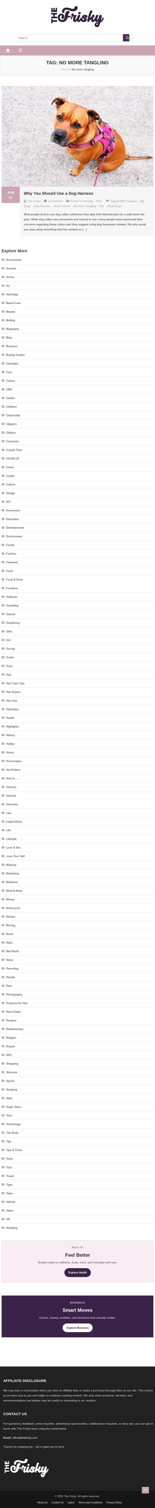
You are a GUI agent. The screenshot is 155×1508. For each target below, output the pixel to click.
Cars (9, 372)
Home (10, 752)
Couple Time (14, 449)
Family (10, 545)
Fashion (11, 553)
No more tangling (85, 206)
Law (8, 813)
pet (101, 206)
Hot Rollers (13, 769)
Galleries (11, 596)
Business (12, 346)
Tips (8, 1141)
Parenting (12, 968)
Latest (71, 1502)
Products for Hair (17, 1003)
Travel (10, 1176)
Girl (8, 640)
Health (10, 717)
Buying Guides (15, 354)
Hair (8, 674)
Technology (13, 1124)
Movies (10, 916)
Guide (10, 657)
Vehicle (10, 1201)
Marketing (12, 873)
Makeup (11, 864)
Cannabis (12, 363)
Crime (10, 467)
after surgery (128, 201)
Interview (12, 804)
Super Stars (13, 1106)
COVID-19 (12, 458)
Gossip (10, 648)
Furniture (12, 588)
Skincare (11, 1072)
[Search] (126, 37)
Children (11, 406)
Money (10, 899)
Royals (10, 1046)
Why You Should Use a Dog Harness (58, 193)
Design (10, 493)
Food (9, 570)
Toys (9, 1167)
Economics (13, 510)
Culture (10, 484)
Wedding (11, 1227)
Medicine (12, 882)
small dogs (114, 206)
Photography (14, 994)
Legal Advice (14, 821)
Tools (9, 1158)
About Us (42, 1502)
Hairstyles (12, 709)
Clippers (11, 424)
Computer (12, 441)
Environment (14, 536)
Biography (12, 328)
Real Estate (13, 1011)
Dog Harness (42, 206)
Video (9, 1210)
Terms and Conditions (90, 1502)
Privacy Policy (114, 1502)
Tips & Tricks (14, 1150)
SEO (9, 1055)
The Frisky (34, 201)
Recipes (11, 1020)
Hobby (10, 743)
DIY (8, 501)
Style (9, 1098)
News (9, 959)
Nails (9, 942)
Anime (10, 277)
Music (10, 934)
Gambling (12, 605)
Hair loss (11, 700)
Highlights (12, 726)
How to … (12, 778)
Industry (11, 787)
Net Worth (12, 951)
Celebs (10, 398)
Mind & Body (14, 890)
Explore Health (77, 1272)
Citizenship (13, 415)
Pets (99, 201)
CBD (9, 389)
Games (10, 614)
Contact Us (57, 1502)
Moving (10, 925)
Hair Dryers (13, 691)
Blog (9, 337)
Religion (11, 1037)
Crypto (10, 475)
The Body (12, 1132)
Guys (9, 666)
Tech (9, 1115)
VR (8, 1219)
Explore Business (78, 1327)
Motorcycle (13, 908)
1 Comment (55, 201)
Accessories (13, 259)
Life (8, 830)
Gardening (13, 622)
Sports (10, 1080)
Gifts (9, 631)
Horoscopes (13, 761)
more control (62, 206)
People (10, 977)
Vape (9, 1193)
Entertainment (15, 527)
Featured (12, 562)
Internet (11, 795)
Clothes (11, 432)
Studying (11, 1089)
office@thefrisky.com (25, 1437)
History (10, 735)
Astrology (12, 294)
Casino (10, 380)
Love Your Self (15, 856)
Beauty (10, 311)
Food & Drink (14, 579)
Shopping (12, 1063)
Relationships (14, 1029)
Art (8, 285)
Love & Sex (13, 847)
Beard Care (13, 303)
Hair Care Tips (15, 683)
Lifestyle (11, 838)
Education (12, 519)
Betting (10, 320)
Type (9, 1184)
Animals (88, 201)
